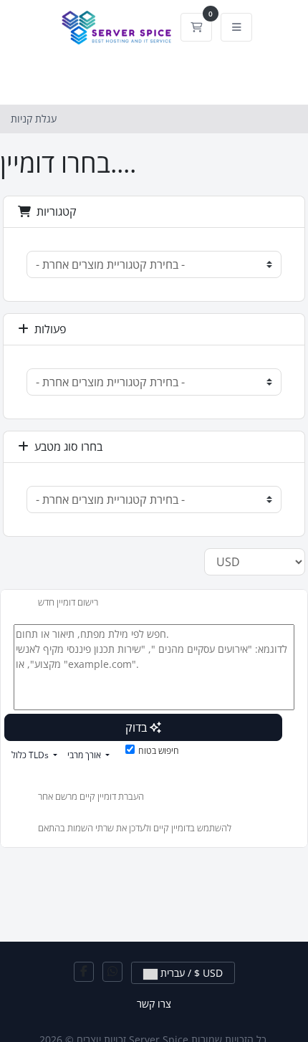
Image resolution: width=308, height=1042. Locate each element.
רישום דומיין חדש (68, 602)
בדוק (137, 727)
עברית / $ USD (190, 973)
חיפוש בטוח (158, 751)
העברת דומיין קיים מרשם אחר (91, 796)
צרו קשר (154, 1003)
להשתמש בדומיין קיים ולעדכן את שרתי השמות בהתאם (134, 827)
